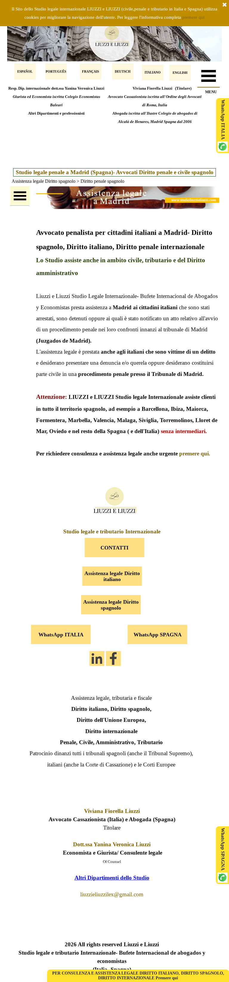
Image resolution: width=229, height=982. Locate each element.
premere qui (193, 17)
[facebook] (113, 658)
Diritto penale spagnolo (102, 181)
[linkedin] (96, 658)
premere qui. (194, 453)
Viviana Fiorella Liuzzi (112, 811)
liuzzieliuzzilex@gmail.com (111, 894)
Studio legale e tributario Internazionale (111, 531)
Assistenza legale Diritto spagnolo (43, 181)
